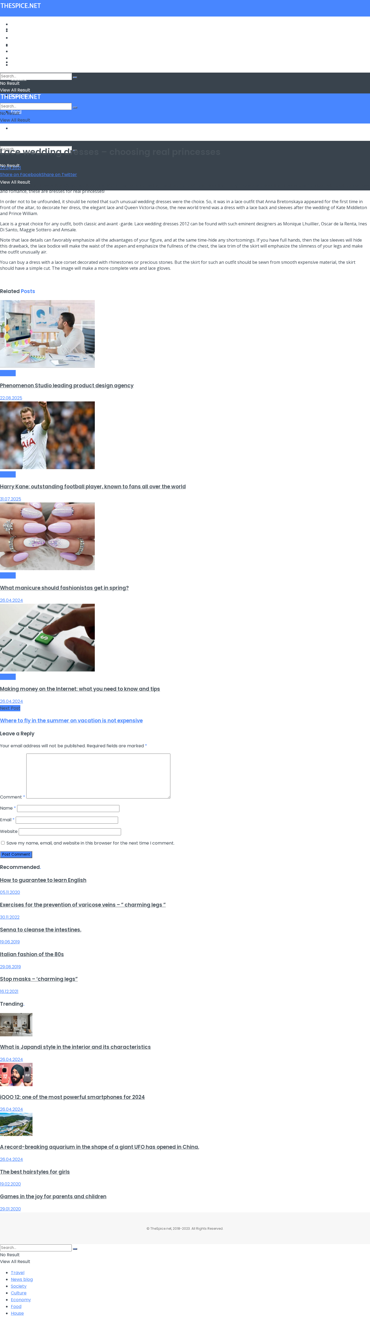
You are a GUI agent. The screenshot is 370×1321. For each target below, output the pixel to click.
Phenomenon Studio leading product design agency (67, 385)
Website (9, 831)
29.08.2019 (10, 967)
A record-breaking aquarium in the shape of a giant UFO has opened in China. (99, 1147)
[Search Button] (75, 77)
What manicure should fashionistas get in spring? (64, 588)
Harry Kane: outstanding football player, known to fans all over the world (93, 486)
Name (8, 808)
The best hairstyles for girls (35, 1172)
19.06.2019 (10, 942)
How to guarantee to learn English (43, 880)
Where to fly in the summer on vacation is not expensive (71, 720)
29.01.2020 (10, 1209)
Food (16, 58)
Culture (19, 44)
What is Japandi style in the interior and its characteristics (75, 1047)
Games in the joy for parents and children (53, 1196)
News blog (22, 31)
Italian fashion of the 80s (32, 954)
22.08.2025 (11, 398)
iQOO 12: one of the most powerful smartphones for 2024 (72, 1097)
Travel (17, 24)
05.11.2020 (10, 892)
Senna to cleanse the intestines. (40, 929)
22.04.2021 (10, 168)
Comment (12, 797)
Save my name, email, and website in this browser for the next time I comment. (90, 843)
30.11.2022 (10, 917)
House (17, 128)
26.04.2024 (11, 600)
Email (7, 820)
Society (19, 38)
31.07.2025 (10, 499)
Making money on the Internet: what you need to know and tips (80, 689)
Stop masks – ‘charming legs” (39, 979)
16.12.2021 (9, 991)
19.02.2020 (10, 1184)
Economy (21, 51)
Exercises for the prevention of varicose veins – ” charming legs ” (83, 904)
